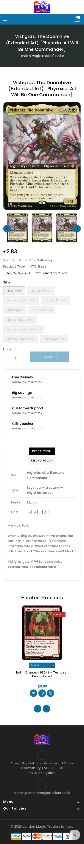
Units (7, 349)
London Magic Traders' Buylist (42, 56)
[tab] (42, 451)
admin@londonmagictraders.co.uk (42, 792)
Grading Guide (55, 273)
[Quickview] (33, 693)
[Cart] (77, 19)
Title (7, 282)
